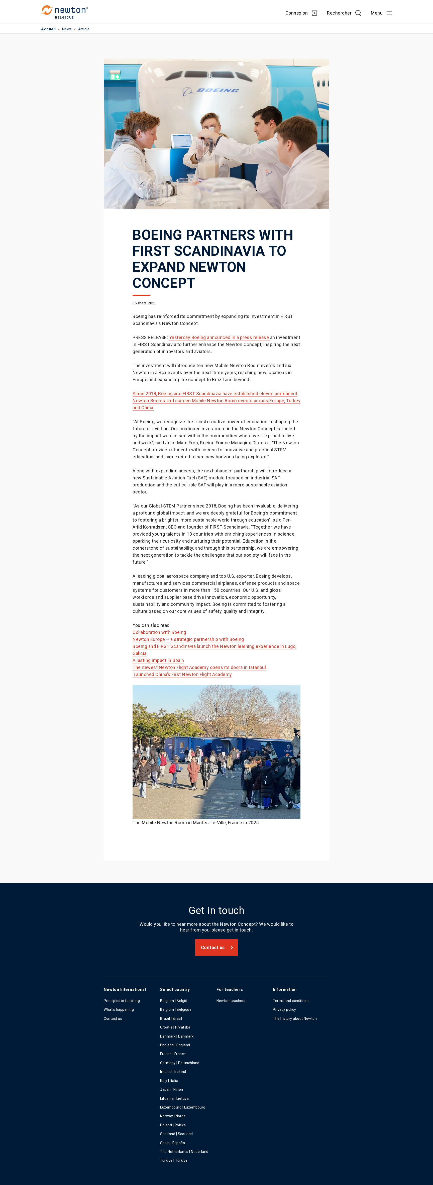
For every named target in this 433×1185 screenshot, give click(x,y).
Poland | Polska (173, 1125)
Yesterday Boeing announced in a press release (219, 337)
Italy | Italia (169, 1081)
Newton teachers (231, 1001)
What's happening (119, 1009)
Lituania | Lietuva (174, 1098)
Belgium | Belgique (175, 1009)
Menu (377, 13)
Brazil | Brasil (171, 1019)
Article (84, 29)
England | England (175, 1045)
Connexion (296, 13)
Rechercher (339, 13)
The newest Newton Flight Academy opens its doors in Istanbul (199, 667)
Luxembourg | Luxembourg (182, 1107)
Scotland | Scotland (176, 1134)
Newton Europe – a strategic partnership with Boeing (188, 639)
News (67, 29)
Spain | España (173, 1143)
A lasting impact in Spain (158, 660)
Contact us (213, 947)
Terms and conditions (291, 1001)
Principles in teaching (122, 1001)
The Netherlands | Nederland (184, 1152)
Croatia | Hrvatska (175, 1027)
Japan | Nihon (171, 1089)
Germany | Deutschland (179, 1063)
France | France (173, 1054)
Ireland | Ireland (173, 1072)
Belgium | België (173, 1001)
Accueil (48, 29)
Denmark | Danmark (177, 1036)
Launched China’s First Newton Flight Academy (183, 674)
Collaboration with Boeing (159, 632)
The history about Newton (295, 1019)
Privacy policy (284, 1009)
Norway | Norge (173, 1116)
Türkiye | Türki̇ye (174, 1160)
